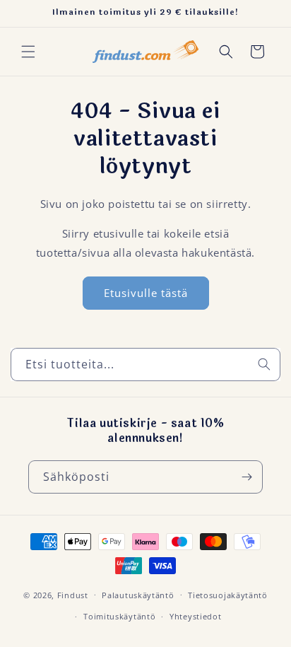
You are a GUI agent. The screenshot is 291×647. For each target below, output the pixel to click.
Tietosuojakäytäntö (228, 595)
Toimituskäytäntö (119, 616)
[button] (28, 51)
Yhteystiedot (195, 616)
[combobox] (145, 364)
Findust (72, 594)
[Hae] (264, 364)
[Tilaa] (246, 477)
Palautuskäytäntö (138, 595)
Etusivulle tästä (146, 293)
